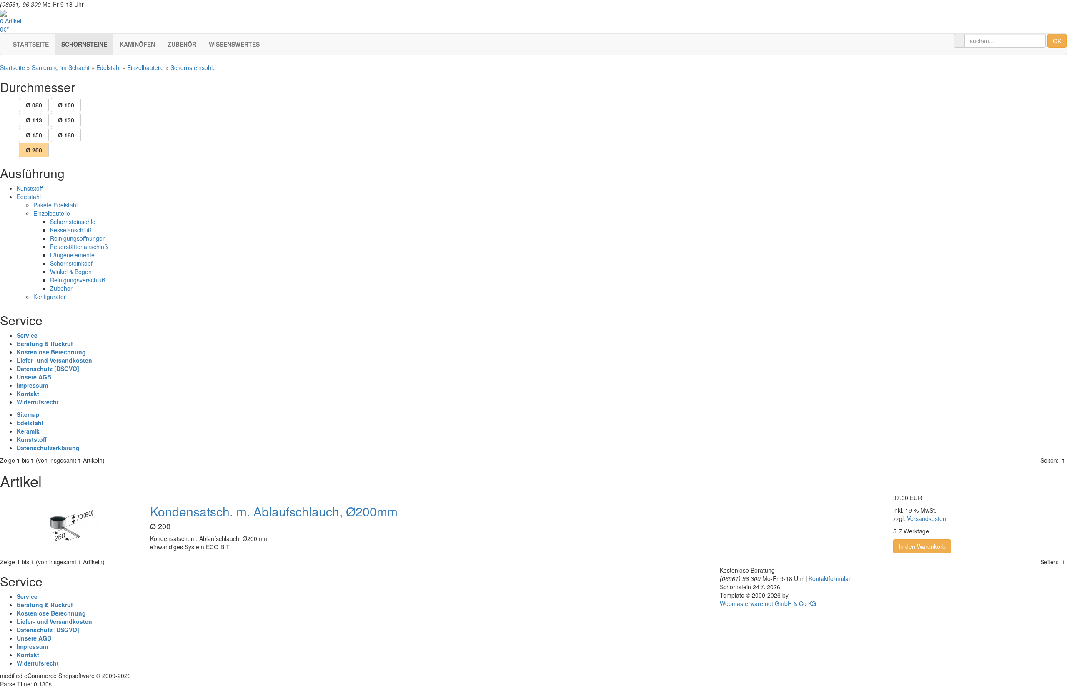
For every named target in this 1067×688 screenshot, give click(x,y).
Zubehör (61, 288)
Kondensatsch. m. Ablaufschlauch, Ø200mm (274, 511)
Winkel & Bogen (71, 271)
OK (1057, 41)
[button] (84, 44)
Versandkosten (926, 518)
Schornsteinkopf (71, 263)
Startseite (12, 67)
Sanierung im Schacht (61, 67)
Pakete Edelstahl (55, 205)
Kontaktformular (830, 578)
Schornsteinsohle (193, 67)
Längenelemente (72, 255)
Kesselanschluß (71, 230)
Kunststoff (30, 188)
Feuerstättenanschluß (79, 246)
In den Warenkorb (922, 546)
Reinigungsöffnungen (78, 238)
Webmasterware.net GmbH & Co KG (768, 603)
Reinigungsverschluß (77, 280)
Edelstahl (108, 67)
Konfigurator (49, 296)
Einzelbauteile (145, 67)
